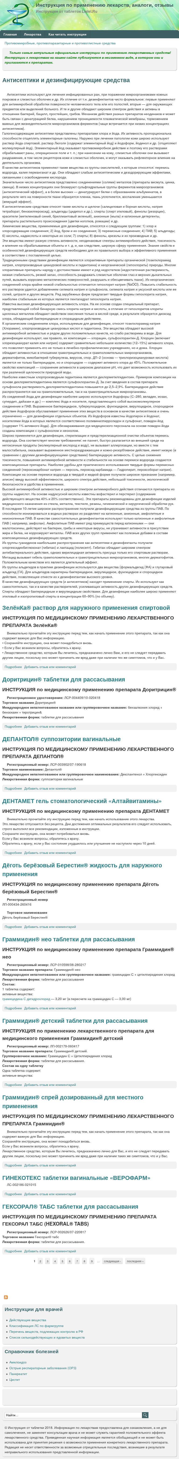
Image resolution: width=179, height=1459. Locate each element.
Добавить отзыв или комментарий (50, 666)
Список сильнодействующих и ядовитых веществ (47, 1337)
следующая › (112, 1261)
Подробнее (13, 666)
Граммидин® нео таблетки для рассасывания (68, 939)
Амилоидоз (17, 1362)
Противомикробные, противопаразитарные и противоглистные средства (60, 43)
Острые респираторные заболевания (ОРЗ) (42, 1367)
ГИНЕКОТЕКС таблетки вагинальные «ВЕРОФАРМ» (76, 1177)
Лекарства (32, 34)
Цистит (14, 1379)
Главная (10, 34)
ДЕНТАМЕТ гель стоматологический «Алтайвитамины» (82, 801)
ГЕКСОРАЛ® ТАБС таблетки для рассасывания (70, 1206)
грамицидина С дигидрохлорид (26, 998)
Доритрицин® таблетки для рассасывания (63, 679)
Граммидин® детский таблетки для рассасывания (75, 1020)
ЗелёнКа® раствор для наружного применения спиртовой (86, 607)
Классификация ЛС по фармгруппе (36, 1325)
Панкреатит (18, 1373)
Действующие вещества (27, 1319)
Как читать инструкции (67, 34)
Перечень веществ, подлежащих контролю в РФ (46, 1331)
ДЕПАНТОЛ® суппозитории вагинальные (61, 739)
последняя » (135, 1261)
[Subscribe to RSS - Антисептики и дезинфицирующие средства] (5, 1299)
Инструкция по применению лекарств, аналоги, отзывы (104, 4)
